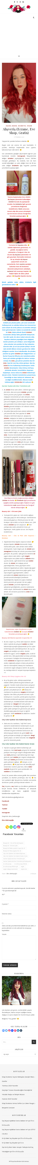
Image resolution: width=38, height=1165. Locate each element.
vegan (22, 866)
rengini (27, 556)
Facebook (5, 801)
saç (12, 786)
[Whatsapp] (11, 826)
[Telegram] (15, 826)
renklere (7, 771)
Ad (3, 894)
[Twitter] (6, 1030)
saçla (19, 750)
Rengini (15, 704)
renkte (31, 561)
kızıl (16, 750)
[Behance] (12, 1030)
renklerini (11, 661)
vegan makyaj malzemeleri (10, 869)
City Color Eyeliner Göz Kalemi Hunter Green (15, 856)
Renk (20, 209)
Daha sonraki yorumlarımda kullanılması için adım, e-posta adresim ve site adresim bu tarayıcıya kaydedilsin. (19, 928)
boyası (12, 199)
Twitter (5, 805)
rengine (22, 654)
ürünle (29, 549)
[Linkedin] (18, 1030)
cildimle (28, 558)
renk (14, 505)
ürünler (6, 368)
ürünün (6, 406)
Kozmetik (22, 126)
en (33, 377)
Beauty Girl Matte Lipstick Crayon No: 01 (14, 848)
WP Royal (12, 1161)
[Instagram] (18, 826)
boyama (20, 245)
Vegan (29, 126)
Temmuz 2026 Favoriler (10, 1086)
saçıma (22, 264)
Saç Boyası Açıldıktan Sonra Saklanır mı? (15, 1121)
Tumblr (4, 809)
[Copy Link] (7, 826)
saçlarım (10, 271)
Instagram (21, 156)
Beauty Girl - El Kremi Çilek (10, 845)
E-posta (5, 904)
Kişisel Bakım (11, 126)
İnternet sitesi (6, 914)
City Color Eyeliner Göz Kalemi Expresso (14, 853)
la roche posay (7, 864)
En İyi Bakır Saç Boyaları (10, 1138)
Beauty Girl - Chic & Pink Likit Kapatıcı (13, 843)
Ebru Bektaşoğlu (8, 820)
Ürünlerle (20, 500)
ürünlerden (18, 382)
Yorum (4, 934)
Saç (3, 786)
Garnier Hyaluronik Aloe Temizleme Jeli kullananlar (17, 861)
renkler (24, 644)
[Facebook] (3, 1030)
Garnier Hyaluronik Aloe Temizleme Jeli (14, 859)
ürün (9, 332)
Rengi (33, 735)
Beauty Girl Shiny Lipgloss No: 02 (12, 851)
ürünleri (10, 158)
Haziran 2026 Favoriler (9, 1099)
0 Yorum (33, 874)
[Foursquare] (15, 1030)
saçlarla (6, 769)
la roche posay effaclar (20, 864)
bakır (30, 767)
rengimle (32, 738)
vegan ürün (24, 869)
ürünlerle (15, 165)
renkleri (16, 632)
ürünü (6, 365)
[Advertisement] (19, 33)
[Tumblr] (21, 1030)
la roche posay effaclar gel (10, 866)
